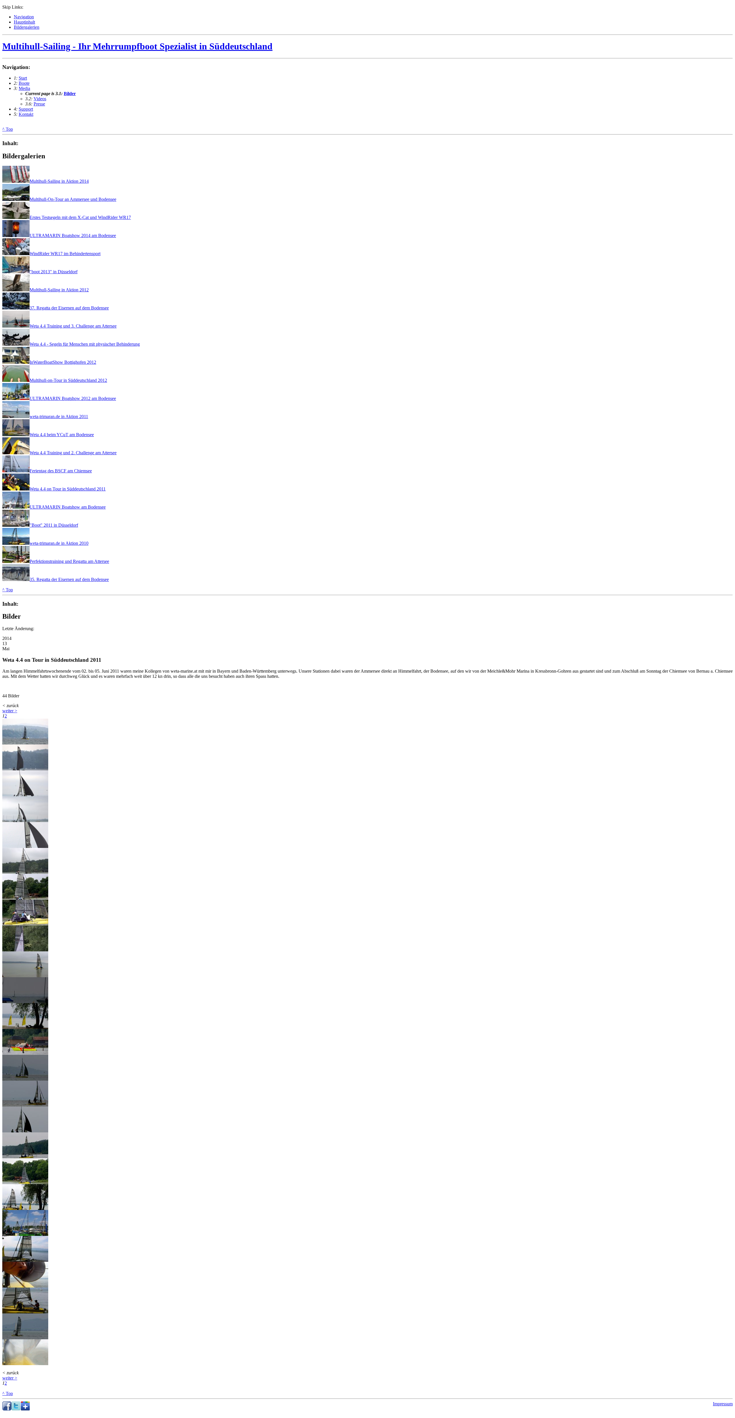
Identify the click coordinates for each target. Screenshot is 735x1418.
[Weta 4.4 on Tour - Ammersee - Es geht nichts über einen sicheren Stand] (25, 1105)
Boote (24, 83)
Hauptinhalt (24, 22)
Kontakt (26, 114)
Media (24, 88)
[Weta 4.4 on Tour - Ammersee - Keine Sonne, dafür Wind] (25, 742)
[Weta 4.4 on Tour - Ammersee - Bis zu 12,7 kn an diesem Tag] (25, 1079)
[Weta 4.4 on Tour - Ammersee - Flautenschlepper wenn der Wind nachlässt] (25, 1053)
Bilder (70, 93)
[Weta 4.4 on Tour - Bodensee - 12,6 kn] (25, 1337)
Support (26, 109)
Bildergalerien (26, 27)
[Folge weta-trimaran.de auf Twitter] (16, 1409)
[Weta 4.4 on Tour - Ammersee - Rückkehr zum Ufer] (25, 898)
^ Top (7, 129)
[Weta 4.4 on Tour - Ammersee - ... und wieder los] (25, 975)
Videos (40, 98)
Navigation (24, 16)
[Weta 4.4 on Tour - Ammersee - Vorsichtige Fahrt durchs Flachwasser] (25, 923)
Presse (39, 103)
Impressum (723, 1403)
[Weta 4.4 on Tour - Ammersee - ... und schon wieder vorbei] (25, 1182)
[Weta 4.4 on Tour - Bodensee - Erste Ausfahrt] (25, 1311)
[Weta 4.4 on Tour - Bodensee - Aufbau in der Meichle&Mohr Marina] (25, 1234)
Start (23, 78)
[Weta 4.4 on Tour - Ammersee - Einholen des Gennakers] (25, 846)
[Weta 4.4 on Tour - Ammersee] (25, 768)
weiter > (9, 710)
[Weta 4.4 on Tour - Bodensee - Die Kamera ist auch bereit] (25, 1286)
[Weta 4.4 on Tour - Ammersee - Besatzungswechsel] (25, 949)
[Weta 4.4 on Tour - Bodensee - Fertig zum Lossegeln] (25, 1260)
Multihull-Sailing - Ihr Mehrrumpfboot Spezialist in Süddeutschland (137, 46)
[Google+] (25, 1409)
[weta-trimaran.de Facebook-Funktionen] (6, 1409)
